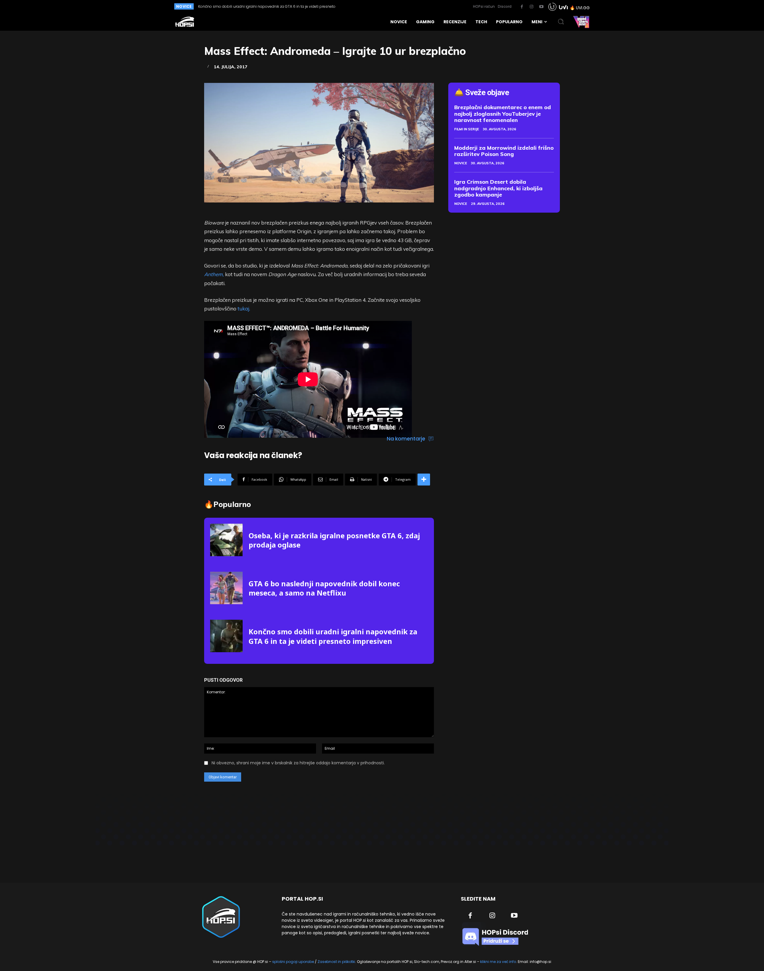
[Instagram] (531, 7)
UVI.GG (583, 8)
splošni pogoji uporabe (293, 961)
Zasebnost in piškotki (336, 961)
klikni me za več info (498, 961)
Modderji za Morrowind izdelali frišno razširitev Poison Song (504, 151)
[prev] (361, 6)
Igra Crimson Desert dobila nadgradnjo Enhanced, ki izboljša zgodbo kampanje (498, 188)
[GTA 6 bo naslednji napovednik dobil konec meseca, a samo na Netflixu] (226, 588)
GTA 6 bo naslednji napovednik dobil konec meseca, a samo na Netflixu (324, 588)
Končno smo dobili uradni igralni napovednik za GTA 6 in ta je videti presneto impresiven (333, 636)
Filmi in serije (466, 129)
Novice (460, 163)
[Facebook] (521, 7)
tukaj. (244, 308)
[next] (371, 6)
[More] (424, 480)
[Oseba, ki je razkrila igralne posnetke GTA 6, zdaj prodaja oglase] (226, 540)
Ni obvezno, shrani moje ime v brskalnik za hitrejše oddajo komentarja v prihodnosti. (298, 763)
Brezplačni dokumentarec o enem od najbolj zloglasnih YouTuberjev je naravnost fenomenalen (502, 113)
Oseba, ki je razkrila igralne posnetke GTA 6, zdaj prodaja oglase (334, 540)
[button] (561, 21)
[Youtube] (541, 7)
